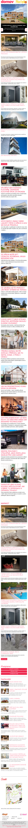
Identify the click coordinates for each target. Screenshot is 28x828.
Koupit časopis (14, 669)
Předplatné (14, 671)
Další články (4, 164)
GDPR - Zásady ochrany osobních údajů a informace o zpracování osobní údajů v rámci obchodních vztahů (14, 826)
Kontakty (20, 818)
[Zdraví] (23, 814)
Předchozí (2, 30)
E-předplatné (14, 673)
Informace (4, 819)
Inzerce (13, 818)
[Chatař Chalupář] (4, 814)
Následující (26, 30)
